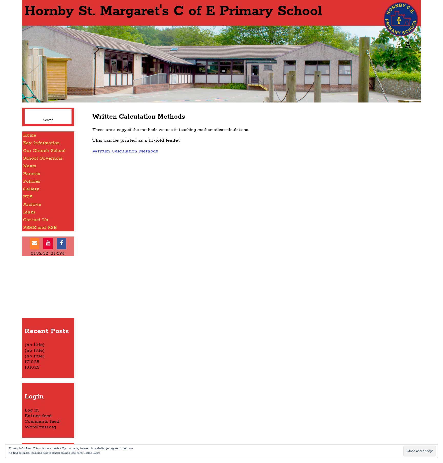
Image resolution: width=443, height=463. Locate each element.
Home (29, 135)
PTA (28, 197)
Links (29, 212)
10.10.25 (32, 367)
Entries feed (38, 416)
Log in (32, 410)
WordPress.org (40, 427)
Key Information (41, 143)
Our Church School (44, 150)
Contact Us (35, 220)
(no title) (35, 345)
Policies (31, 181)
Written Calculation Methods (125, 151)
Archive (32, 204)
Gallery (31, 189)
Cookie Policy (92, 453)
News (29, 166)
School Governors (42, 158)
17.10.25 (32, 362)
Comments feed (42, 421)
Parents (31, 174)
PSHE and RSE (40, 227)
